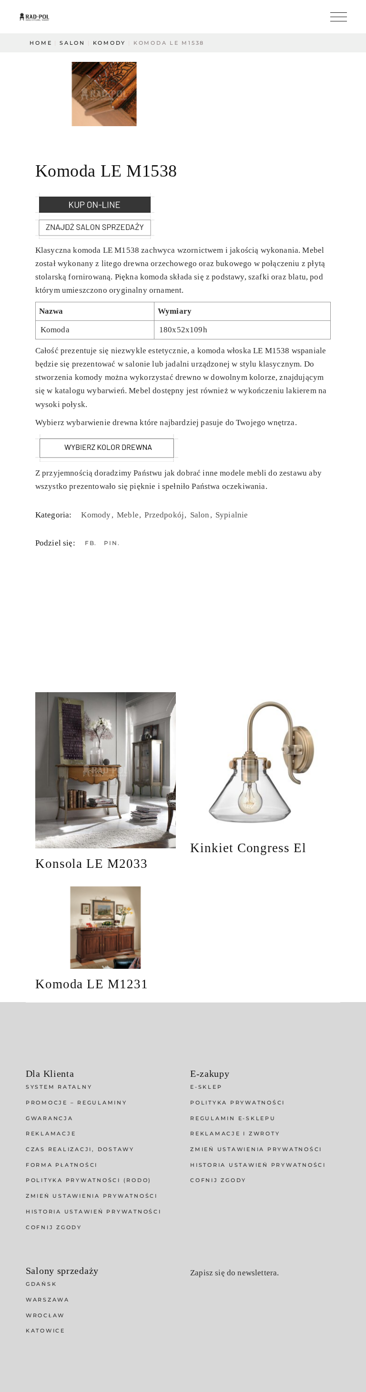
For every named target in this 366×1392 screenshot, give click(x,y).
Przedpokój (165, 514)
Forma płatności (62, 1165)
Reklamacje (51, 1133)
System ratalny (59, 1087)
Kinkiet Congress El (248, 848)
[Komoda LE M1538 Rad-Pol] (104, 94)
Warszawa (48, 1299)
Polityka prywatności (237, 1102)
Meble (129, 514)
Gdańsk (41, 1284)
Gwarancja (49, 1118)
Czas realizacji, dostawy (80, 1149)
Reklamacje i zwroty (235, 1133)
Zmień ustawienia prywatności (92, 1196)
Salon (201, 514)
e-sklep (206, 1087)
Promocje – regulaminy (76, 1102)
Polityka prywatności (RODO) (89, 1180)
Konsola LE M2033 (91, 863)
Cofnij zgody (54, 1227)
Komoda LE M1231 (91, 984)
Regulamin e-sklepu (233, 1118)
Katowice (45, 1330)
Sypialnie (231, 514)
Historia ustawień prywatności (94, 1211)
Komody (96, 514)
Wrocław (45, 1315)
